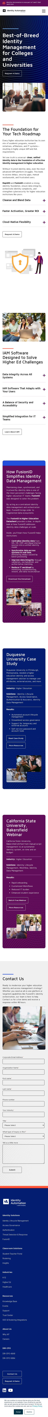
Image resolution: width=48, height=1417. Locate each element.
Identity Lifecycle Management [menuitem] (16, 1221)
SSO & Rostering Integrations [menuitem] (15, 1320)
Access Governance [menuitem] (11, 1225)
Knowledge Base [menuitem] (10, 1301)
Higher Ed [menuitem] (7, 1282)
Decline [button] (29, 1412)
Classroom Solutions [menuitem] (12, 1248)
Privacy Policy (37, 1406)
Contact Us (12, 1374)
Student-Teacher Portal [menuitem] (12, 1254)
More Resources (16, 745)
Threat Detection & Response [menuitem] (15, 1234)
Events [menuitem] (5, 1306)
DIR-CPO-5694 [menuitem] (9, 1358)
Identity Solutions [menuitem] (11, 1215)
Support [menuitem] (6, 1310)
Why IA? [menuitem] (6, 1334)
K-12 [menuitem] (4, 1277)
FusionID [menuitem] (6, 1239)
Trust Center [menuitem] (8, 1315)
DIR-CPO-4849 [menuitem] (9, 1353)
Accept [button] (18, 1412)
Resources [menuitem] (8, 1296)
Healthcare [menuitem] (7, 1287)
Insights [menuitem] (6, 1263)
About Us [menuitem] (7, 1329)
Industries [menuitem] (7, 1272)
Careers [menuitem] (6, 1339)
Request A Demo (12, 73)
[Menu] (43, 11)
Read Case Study (16, 738)
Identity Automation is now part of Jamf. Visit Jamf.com (23, 3)
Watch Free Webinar (17, 900)
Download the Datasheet (19, 579)
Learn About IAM (12, 432)
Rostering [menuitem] (7, 1258)
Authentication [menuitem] (8, 1230)
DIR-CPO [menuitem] (7, 1348)
